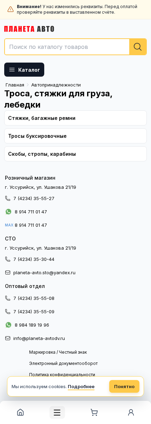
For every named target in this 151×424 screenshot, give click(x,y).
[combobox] (75, 46)
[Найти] (137, 46)
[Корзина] (94, 412)
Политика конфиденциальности (62, 374)
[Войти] (131, 412)
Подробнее (81, 386)
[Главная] (20, 412)
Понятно (124, 386)
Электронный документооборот (63, 363)
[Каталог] (57, 412)
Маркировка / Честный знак (58, 352)
